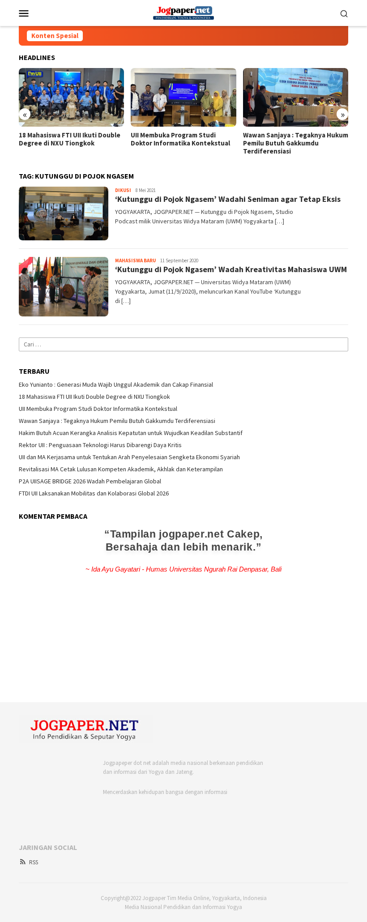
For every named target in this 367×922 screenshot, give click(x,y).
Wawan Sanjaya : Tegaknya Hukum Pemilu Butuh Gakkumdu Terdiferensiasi (295, 143)
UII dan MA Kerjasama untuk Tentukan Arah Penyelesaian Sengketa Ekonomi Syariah (129, 457)
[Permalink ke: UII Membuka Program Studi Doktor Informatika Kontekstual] (183, 97)
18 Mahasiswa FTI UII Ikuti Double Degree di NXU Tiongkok (69, 139)
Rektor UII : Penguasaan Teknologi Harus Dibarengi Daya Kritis (100, 445)
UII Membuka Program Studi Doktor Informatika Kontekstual (180, 139)
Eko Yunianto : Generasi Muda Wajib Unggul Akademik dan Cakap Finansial (116, 384)
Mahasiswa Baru (135, 260)
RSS (33, 862)
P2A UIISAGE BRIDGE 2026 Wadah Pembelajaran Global (90, 481)
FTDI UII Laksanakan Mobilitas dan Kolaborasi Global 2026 (94, 493)
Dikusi (123, 190)
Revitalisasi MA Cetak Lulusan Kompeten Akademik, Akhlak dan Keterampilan (121, 469)
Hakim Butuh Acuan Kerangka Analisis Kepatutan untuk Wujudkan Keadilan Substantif (131, 433)
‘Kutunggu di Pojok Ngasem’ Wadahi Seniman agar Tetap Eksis (228, 199)
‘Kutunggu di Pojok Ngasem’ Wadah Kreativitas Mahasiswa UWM (231, 269)
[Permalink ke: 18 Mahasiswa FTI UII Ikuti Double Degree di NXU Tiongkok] (71, 97)
